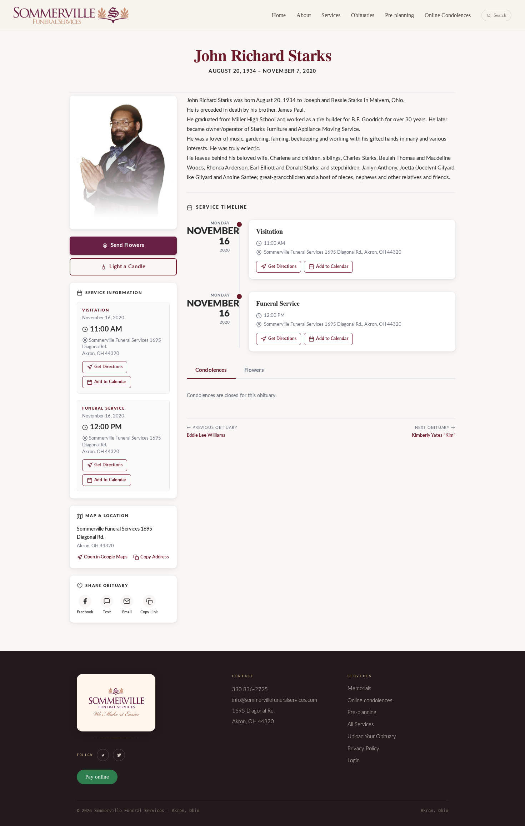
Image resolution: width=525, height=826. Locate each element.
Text (107, 612)
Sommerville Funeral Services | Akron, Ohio (71, 15)
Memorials (359, 688)
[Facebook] (103, 755)
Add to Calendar (110, 382)
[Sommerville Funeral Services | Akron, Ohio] (116, 710)
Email (127, 612)
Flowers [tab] (254, 370)
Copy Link (149, 612)
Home (279, 15)
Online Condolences (448, 15)
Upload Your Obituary (372, 736)
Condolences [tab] (211, 370)
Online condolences (370, 700)
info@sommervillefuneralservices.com (274, 700)
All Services (361, 724)
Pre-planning (399, 15)
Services (330, 15)
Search (500, 15)
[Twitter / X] (119, 755)
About (303, 15)
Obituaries (362, 15)
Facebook (85, 612)
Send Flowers (128, 245)
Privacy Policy (363, 748)
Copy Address (154, 557)
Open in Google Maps (106, 557)
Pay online (97, 777)
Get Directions (108, 367)
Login (354, 760)
